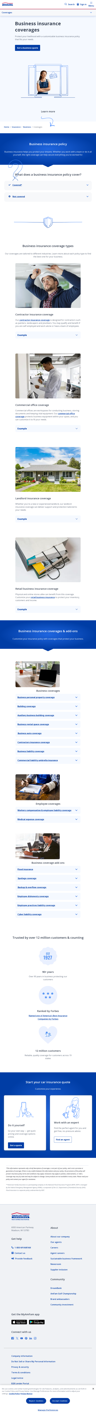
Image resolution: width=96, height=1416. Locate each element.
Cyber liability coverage (30, 914)
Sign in (83, 4)
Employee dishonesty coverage (33, 896)
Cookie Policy (14, 1393)
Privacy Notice (26, 1393)
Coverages (7, 12)
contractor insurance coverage (34, 320)
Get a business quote (27, 48)
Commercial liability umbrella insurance (38, 760)
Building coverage (27, 706)
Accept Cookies (59, 1401)
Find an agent (63, 1139)
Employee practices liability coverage (36, 905)
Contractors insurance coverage (34, 742)
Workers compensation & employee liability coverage (44, 810)
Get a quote (16, 1145)
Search (71, 4)
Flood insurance (25, 869)
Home (6, 127)
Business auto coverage (30, 733)
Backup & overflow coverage (32, 887)
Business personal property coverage (36, 697)
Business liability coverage (31, 751)
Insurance (16, 127)
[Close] (93, 1388)
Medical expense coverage (31, 819)
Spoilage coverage (27, 878)
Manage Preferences (48, 1410)
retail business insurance (43, 597)
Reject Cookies (36, 1401)
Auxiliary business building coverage (36, 715)
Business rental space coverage (33, 724)
